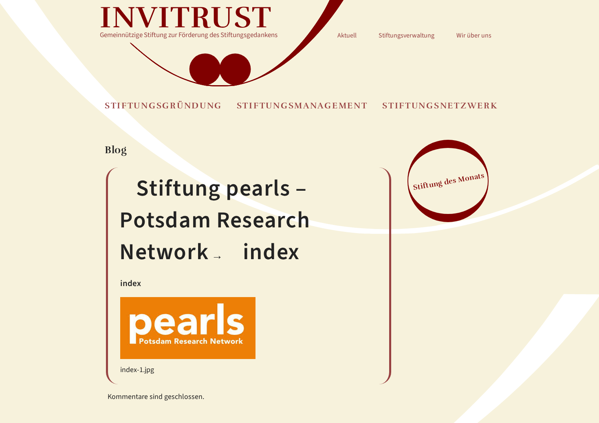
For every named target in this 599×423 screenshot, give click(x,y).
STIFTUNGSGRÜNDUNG (163, 105)
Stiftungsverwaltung (406, 35)
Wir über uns (473, 35)
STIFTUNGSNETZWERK (440, 105)
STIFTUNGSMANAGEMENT (302, 105)
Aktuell (347, 35)
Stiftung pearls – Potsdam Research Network (214, 220)
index (271, 252)
